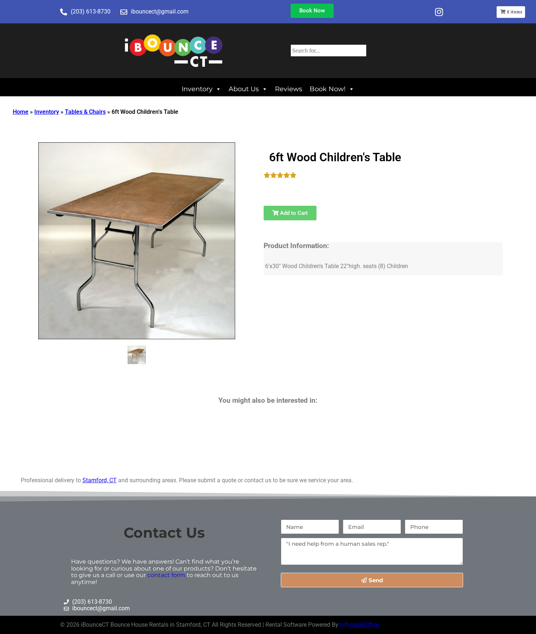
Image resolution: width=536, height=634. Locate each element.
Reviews (288, 89)
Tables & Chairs (85, 111)
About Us (244, 89)
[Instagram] (439, 12)
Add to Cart (293, 213)
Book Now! (328, 89)
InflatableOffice (359, 624)
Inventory (197, 89)
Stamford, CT (99, 480)
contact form (166, 575)
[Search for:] (328, 50)
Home (20, 111)
